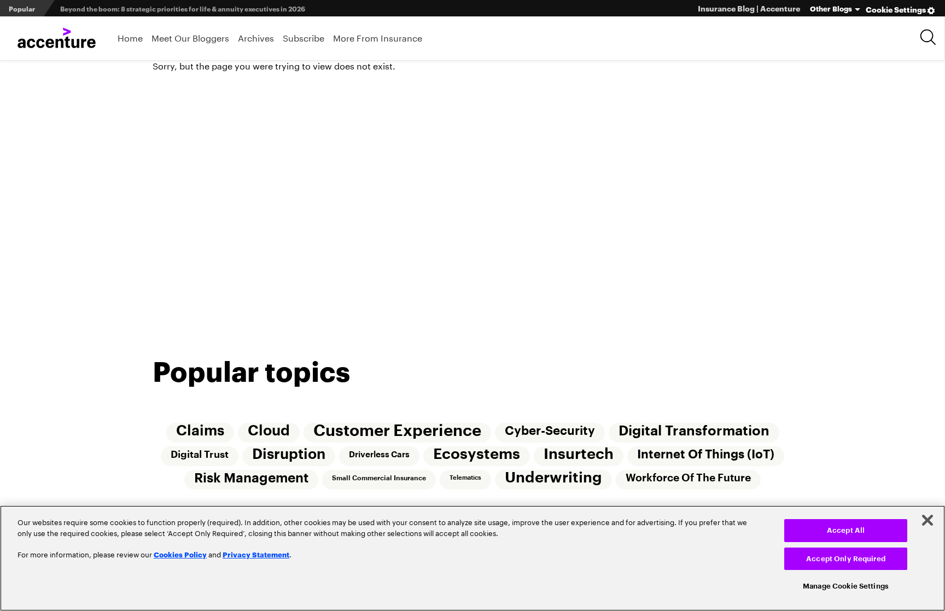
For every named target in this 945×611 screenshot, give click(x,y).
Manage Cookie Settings (846, 586)
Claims (199, 431)
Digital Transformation (695, 431)
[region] (472, 558)
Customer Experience (397, 431)
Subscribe (303, 37)
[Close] (927, 520)
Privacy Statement (256, 554)
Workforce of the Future (689, 479)
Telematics (465, 479)
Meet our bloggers (190, 37)
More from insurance (377, 37)
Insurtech (580, 455)
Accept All (846, 530)
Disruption (288, 456)
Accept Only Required (845, 558)
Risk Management (250, 479)
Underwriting (554, 479)
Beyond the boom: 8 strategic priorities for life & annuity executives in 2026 (182, 8)
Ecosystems (477, 455)
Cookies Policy (180, 554)
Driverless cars (379, 455)
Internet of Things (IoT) (707, 456)
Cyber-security (550, 432)
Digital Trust (199, 456)
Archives (256, 37)
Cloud (268, 431)
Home (130, 37)
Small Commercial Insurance (378, 479)
